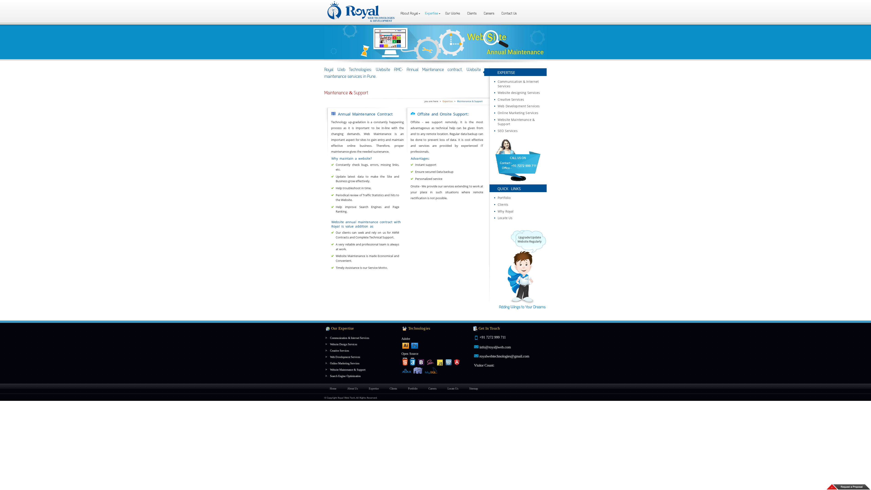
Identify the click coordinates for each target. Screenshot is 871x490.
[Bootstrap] (421, 361)
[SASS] (430, 361)
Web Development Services (519, 106)
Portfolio (504, 198)
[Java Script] (440, 361)
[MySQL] (431, 370)
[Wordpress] (449, 361)
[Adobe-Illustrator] (405, 346)
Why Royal (506, 211)
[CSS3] (412, 361)
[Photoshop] (414, 346)
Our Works (452, 13)
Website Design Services (343, 344)
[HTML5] (405, 361)
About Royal (409, 13)
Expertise (431, 13)
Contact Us (509, 13)
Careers (489, 13)
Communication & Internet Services (518, 83)
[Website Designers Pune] (361, 3)
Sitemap (473, 388)
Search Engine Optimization (345, 376)
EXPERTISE (506, 72)
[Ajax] (406, 370)
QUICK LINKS (509, 188)
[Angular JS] (457, 361)
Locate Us (505, 218)
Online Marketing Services (518, 113)
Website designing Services (519, 93)
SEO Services (508, 131)
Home (333, 388)
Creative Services (511, 99)
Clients (472, 13)
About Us (352, 388)
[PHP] (418, 371)
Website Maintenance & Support (516, 122)
